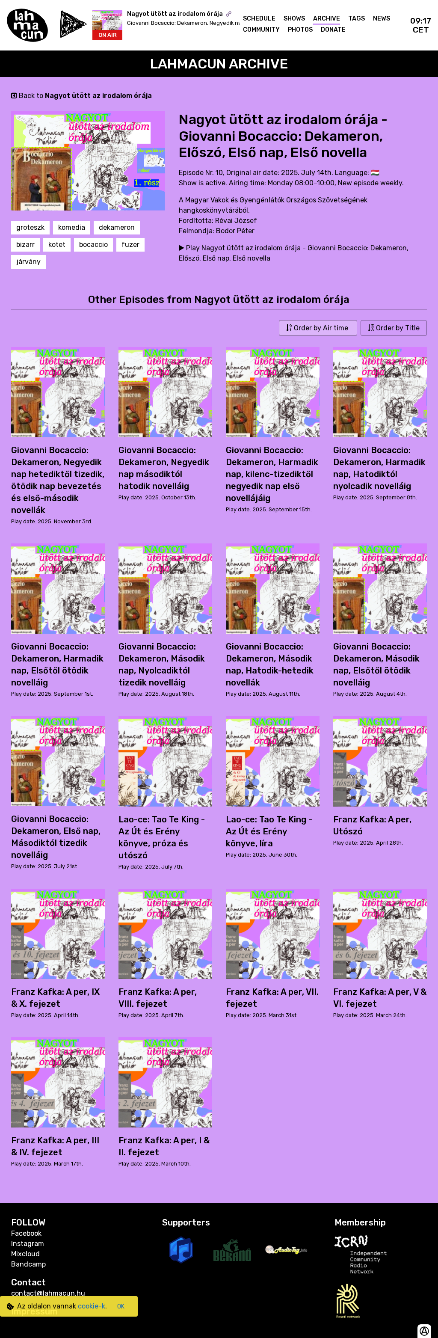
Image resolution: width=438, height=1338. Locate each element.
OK (120, 1306)
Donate (333, 29)
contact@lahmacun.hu (48, 1293)
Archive (326, 18)
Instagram (27, 1244)
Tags (356, 18)
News (381, 18)
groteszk (30, 227)
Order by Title (397, 328)
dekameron (117, 227)
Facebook (26, 1233)
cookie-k (91, 1306)
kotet (56, 244)
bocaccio (93, 244)
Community (261, 29)
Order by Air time (321, 328)
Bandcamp (28, 1264)
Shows (294, 18)
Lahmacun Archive (219, 64)
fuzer (130, 244)
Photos (300, 29)
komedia (71, 227)
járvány (28, 262)
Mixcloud (25, 1254)
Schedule (259, 18)
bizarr (25, 244)
